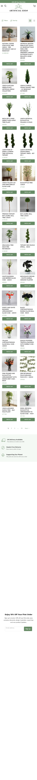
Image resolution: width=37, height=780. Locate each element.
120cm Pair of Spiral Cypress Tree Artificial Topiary (7, 152)
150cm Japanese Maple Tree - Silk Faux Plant (8, 410)
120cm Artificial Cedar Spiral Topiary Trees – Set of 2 (27, 152)
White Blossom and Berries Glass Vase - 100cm (9, 278)
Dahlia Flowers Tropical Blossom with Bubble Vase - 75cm (27, 343)
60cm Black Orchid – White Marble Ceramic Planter (27, 278)
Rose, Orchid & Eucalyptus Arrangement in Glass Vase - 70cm (26, 411)
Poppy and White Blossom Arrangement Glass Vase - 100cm (9, 310)
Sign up (28, 629)
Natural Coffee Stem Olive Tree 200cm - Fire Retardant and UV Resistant (9, 47)
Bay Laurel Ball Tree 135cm (26, 215)
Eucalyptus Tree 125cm (26, 183)
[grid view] (30, 21)
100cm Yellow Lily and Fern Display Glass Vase (9, 184)
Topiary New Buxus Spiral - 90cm (27, 246)
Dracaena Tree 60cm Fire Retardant (7, 247)
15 (21, 428)
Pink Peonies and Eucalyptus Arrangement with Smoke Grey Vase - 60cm (9, 377)
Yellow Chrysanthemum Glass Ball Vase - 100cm (8, 343)
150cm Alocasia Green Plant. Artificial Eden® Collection (8, 88)
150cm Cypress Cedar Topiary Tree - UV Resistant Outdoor (27, 88)
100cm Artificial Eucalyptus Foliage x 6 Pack (26, 120)
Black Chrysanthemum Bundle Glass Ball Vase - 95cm (27, 310)
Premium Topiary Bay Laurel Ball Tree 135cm (8, 215)
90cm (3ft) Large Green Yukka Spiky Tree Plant (9, 120)
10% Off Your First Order (18, 2)
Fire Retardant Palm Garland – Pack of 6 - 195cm (26, 375)
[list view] (34, 21)
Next (26, 428)
